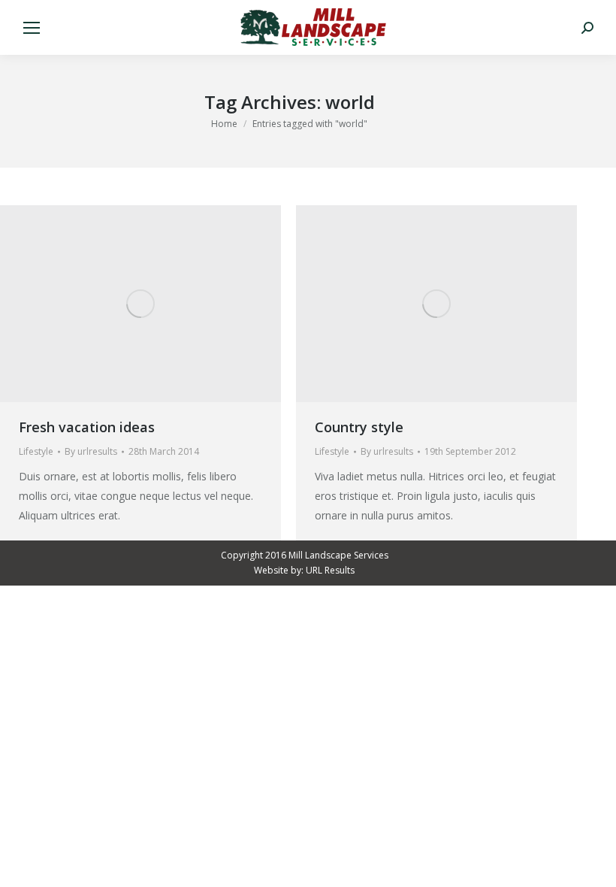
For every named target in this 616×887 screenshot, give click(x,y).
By (91, 451)
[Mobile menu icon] (32, 28)
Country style (359, 427)
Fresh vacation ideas (87, 427)
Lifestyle (36, 451)
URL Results (330, 570)
